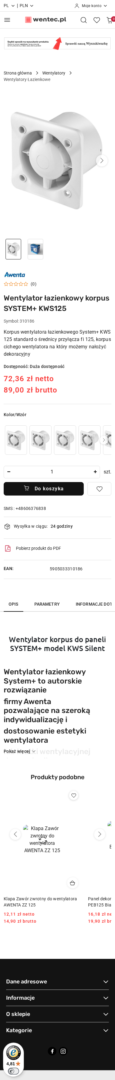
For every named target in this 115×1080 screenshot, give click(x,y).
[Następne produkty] (99, 834)
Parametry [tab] (47, 604)
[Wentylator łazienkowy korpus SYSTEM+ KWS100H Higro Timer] (40, 440)
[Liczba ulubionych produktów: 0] (96, 20)
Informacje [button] (20, 997)
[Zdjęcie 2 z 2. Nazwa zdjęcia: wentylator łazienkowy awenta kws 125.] (35, 249)
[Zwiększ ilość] (95, 472)
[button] (101, 160)
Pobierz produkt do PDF (38, 548)
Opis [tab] (13, 604)
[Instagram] (63, 1051)
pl (6, 5)
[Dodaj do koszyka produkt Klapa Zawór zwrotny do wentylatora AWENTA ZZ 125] (72, 882)
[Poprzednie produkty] (15, 834)
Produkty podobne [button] (58, 777)
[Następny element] (104, 440)
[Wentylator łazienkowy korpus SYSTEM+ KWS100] (16, 440)
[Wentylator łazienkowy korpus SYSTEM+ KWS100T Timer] (65, 440)
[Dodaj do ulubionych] (99, 489)
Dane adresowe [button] (26, 981)
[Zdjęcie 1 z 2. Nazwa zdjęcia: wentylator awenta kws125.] (13, 249)
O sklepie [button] (18, 1014)
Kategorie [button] (19, 1030)
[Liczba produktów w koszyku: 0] (109, 20)
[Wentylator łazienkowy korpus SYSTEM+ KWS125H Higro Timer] (89, 440)
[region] (57, 440)
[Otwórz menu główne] (7, 19)
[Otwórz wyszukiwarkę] (83, 20)
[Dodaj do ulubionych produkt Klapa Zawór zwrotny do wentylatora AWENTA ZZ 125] (73, 795)
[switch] (13, 1071)
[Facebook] (52, 1051)
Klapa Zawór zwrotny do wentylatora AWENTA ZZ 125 (40, 901)
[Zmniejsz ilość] (8, 472)
